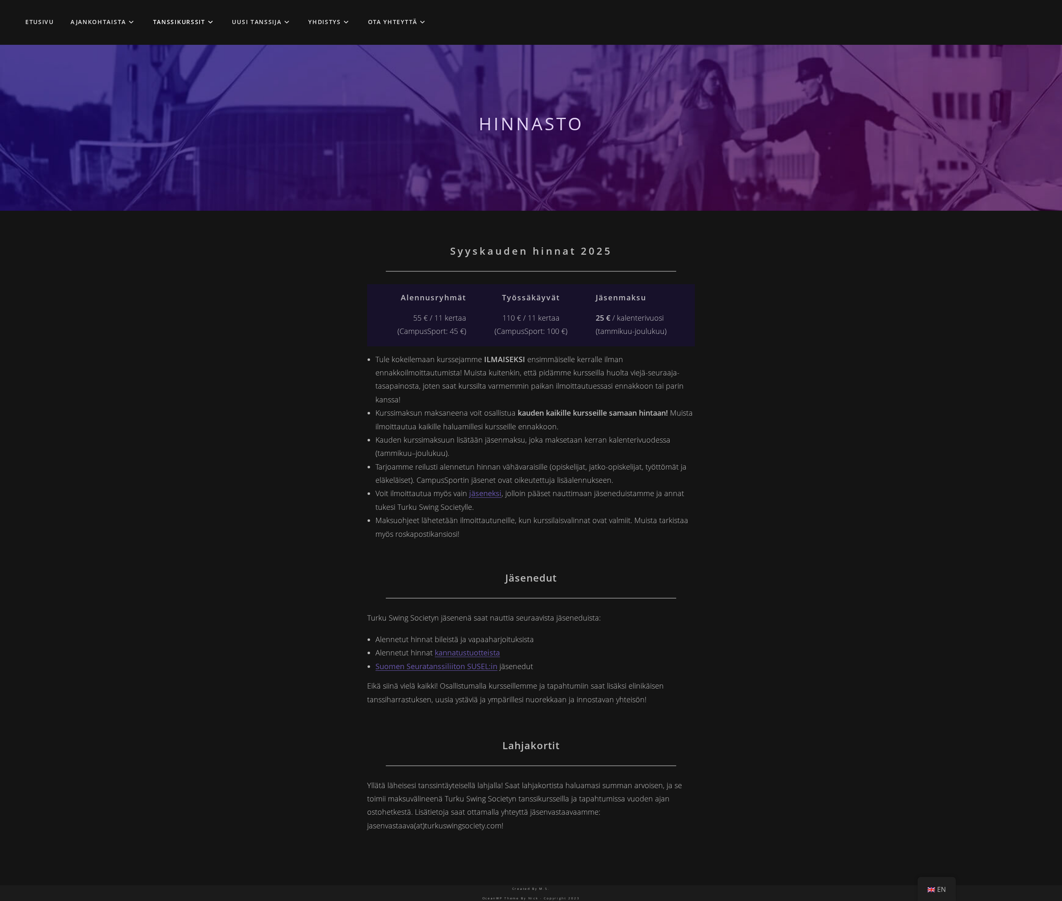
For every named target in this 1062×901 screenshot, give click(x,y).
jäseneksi (485, 493)
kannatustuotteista (467, 652)
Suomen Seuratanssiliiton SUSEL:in (436, 666)
